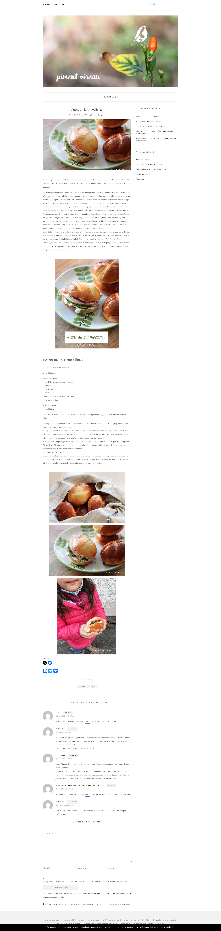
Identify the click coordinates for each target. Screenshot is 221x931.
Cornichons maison (155, 126)
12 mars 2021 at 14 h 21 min (65, 789)
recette (65, 242)
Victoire (61, 755)
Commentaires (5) (86, 680)
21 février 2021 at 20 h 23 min (65, 732)
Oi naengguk (141, 179)
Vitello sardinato (143, 174)
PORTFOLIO (59, 5)
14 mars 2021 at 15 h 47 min (65, 805)
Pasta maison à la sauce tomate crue (151, 169)
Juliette (139, 126)
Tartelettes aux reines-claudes (149, 164)
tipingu (60, 802)
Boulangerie (110, 97)
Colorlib (143, 923)
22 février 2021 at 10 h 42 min (65, 759)
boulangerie (83, 687)
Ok (173, 927)
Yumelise (65, 367)
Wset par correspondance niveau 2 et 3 (79, 785)
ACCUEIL (47, 5)
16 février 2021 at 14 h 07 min (65, 716)
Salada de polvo (153, 121)
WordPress (160, 923)
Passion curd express (119, 904)
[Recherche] (176, 4)
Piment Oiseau (97, 115)
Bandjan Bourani (152, 116)
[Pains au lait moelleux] (87, 144)
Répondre (68, 712)
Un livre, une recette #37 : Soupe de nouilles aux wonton (73, 904)
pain (94, 687)
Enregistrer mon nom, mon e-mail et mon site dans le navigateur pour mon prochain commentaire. (85, 881)
